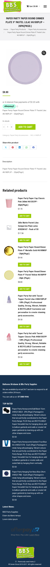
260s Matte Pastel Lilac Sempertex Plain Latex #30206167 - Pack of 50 (28, 226)
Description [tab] (7, 161)
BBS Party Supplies (10, 512)
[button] (44, 53)
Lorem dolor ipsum (10, 519)
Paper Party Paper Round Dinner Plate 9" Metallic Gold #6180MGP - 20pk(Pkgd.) (32, 250)
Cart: (34, 6)
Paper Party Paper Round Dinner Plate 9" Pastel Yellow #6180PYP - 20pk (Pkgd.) (32, 274)
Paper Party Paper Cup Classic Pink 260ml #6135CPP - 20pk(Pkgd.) (31, 201)
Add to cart (25, 126)
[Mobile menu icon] (45, 6)
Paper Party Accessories (19, 135)
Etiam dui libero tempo (12, 516)
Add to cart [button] (24, 216)
